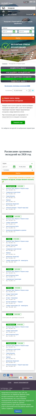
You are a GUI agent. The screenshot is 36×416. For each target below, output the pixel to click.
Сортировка (8, 90)
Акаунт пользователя (21, 382)
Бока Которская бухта (12, 226)
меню (31, 1)
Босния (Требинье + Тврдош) (14, 301)
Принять (18, 411)
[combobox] (18, 28)
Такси (9, 11)
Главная (4, 64)
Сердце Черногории (12, 222)
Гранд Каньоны (10, 196)
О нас (9, 382)
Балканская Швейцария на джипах (16, 230)
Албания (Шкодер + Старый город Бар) (17, 207)
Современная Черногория (13, 279)
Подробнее (14, 50)
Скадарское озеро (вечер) (13, 249)
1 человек (6, 170)
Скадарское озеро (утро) (13, 192)
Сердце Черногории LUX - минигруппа (17, 260)
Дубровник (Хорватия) (12, 204)
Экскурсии (11, 8)
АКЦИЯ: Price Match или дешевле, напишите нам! (18, 70)
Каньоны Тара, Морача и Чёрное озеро (17, 188)
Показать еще (18, 122)
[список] (32, 90)
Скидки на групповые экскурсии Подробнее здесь (18, 79)
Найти (18, 38)
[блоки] (29, 90)
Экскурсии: (30, 14)
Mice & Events (12, 14)
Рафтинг (8, 200)
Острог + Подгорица (12, 298)
